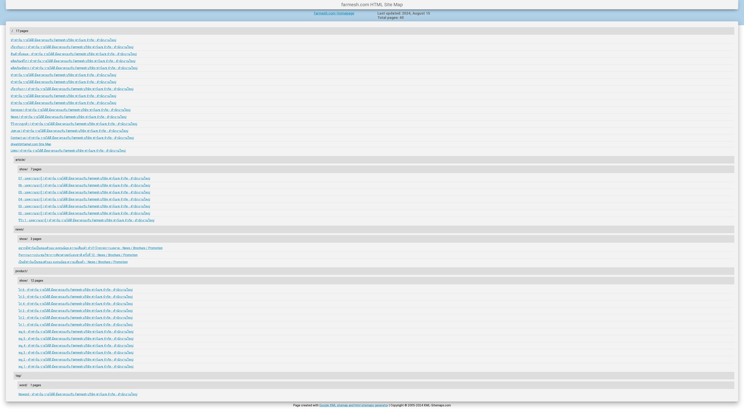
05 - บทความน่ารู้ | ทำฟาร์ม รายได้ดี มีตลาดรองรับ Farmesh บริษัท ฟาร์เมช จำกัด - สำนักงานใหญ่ (84, 192)
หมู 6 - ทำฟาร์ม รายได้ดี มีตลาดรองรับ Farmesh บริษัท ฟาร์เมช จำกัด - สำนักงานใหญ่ (75, 331)
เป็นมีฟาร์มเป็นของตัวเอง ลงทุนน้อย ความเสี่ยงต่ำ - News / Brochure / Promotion (73, 262)
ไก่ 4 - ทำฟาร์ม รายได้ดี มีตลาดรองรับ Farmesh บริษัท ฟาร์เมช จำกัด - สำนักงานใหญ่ (75, 304)
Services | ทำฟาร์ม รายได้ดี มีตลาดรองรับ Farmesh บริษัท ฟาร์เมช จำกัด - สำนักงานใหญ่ (71, 110)
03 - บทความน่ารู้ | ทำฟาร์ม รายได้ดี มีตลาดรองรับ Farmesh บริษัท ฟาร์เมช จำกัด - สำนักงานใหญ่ (84, 206)
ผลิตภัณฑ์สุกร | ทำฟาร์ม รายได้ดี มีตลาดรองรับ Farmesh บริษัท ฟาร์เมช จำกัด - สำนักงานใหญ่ (74, 68)
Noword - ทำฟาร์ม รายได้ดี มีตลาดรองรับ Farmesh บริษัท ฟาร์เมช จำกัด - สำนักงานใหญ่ (77, 394)
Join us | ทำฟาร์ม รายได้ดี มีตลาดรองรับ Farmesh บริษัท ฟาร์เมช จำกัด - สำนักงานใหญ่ (69, 131)
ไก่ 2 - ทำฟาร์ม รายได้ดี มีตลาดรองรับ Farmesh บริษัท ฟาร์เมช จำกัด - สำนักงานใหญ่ (75, 317)
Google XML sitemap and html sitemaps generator (353, 405)
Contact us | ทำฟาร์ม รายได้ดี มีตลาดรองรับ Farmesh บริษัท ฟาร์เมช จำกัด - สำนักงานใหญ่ (72, 138)
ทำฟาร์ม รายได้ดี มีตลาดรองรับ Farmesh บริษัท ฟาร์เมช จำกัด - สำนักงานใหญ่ (63, 40)
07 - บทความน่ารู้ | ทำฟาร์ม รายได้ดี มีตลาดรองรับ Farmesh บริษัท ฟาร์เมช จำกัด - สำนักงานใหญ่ (84, 178)
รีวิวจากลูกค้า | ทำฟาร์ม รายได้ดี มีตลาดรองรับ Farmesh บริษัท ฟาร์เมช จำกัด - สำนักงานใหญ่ (74, 124)
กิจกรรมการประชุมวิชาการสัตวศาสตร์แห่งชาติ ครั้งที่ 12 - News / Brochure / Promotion (78, 255)
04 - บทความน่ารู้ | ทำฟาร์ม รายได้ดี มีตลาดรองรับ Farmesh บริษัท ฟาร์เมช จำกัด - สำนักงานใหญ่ (84, 199)
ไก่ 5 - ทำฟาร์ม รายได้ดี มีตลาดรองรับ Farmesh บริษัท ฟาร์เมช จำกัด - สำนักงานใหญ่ (75, 297)
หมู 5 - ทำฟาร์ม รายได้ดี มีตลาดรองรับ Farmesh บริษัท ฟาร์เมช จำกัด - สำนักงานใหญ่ (75, 338)
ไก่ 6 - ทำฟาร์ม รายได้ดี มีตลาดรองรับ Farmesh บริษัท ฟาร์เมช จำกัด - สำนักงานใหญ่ (75, 290)
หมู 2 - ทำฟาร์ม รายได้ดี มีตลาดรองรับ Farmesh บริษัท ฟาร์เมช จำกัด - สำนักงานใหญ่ (75, 359)
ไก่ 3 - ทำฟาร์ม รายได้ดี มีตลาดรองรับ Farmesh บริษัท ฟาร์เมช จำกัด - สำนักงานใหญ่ (75, 311)
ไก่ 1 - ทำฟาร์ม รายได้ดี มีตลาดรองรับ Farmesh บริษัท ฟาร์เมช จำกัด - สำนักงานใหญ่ (75, 324)
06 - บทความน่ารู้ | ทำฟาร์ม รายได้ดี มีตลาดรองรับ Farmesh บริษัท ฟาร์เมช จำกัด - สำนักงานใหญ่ (84, 185)
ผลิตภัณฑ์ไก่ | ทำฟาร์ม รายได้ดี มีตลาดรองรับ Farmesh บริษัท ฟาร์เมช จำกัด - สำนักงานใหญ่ (73, 61)
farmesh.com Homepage (334, 13)
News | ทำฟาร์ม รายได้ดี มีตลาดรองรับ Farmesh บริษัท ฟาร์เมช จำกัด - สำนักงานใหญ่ (69, 117)
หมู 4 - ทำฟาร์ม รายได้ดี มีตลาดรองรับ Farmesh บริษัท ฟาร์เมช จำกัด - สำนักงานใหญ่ (75, 345)
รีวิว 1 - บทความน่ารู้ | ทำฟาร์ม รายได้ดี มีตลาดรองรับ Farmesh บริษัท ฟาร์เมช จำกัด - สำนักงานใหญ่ (86, 220)
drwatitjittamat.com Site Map (31, 144)
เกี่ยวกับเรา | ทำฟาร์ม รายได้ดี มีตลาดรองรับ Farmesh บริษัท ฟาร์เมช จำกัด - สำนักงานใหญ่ (72, 47)
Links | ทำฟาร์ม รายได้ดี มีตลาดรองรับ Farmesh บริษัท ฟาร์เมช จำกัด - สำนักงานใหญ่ (68, 150)
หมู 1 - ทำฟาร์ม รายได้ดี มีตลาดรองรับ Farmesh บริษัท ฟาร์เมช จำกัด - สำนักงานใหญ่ (75, 366)
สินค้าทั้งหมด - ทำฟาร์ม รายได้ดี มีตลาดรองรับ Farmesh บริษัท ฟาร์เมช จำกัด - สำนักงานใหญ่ (74, 54)
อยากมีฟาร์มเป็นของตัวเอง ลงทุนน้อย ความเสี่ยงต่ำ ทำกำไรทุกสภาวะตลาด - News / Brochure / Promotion (90, 248)
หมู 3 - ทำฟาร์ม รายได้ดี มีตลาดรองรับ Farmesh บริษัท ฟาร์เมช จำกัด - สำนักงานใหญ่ (75, 352)
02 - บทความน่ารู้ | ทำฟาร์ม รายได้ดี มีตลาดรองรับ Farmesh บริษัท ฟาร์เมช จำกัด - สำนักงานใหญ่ (84, 213)
